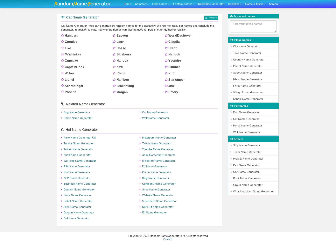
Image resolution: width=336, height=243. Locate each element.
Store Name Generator (78, 195)
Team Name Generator (247, 152)
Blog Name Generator (155, 178)
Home (127, 3)
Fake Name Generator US (80, 137)
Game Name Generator (156, 172)
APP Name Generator (77, 178)
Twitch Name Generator (157, 143)
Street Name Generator (247, 72)
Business (233, 3)
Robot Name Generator (78, 201)
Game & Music (254, 3)
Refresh (213, 17)
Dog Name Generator (77, 112)
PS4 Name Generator (77, 166)
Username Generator (211, 3)
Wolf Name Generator (155, 117)
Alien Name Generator (77, 206)
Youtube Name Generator (158, 149)
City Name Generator (246, 46)
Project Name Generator (248, 158)
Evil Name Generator (76, 218)
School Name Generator (248, 98)
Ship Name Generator (246, 145)
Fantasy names (182, 3)
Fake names (159, 3)
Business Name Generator (80, 183)
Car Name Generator (246, 171)
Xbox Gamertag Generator (158, 154)
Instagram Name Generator (159, 137)
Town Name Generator (247, 52)
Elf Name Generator (154, 212)
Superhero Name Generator (159, 201)
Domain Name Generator (79, 189)
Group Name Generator (247, 184)
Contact (167, 239)
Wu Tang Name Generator (80, 160)
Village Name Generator (248, 92)
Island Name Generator (247, 79)
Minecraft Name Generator (158, 160)
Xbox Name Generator (77, 154)
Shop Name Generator (156, 189)
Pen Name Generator (246, 165)
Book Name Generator (247, 178)
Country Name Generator (248, 59)
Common (140, 3)
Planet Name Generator (247, 66)
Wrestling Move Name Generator (253, 191)
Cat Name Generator (82, 17)
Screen (273, 3)
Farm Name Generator (247, 85)
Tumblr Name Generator (79, 143)
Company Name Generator (159, 183)
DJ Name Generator (154, 166)
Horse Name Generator (78, 117)
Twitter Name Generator (78, 149)
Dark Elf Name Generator (157, 206)
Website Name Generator (158, 195)
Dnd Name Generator (77, 172)
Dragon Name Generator (79, 212)
